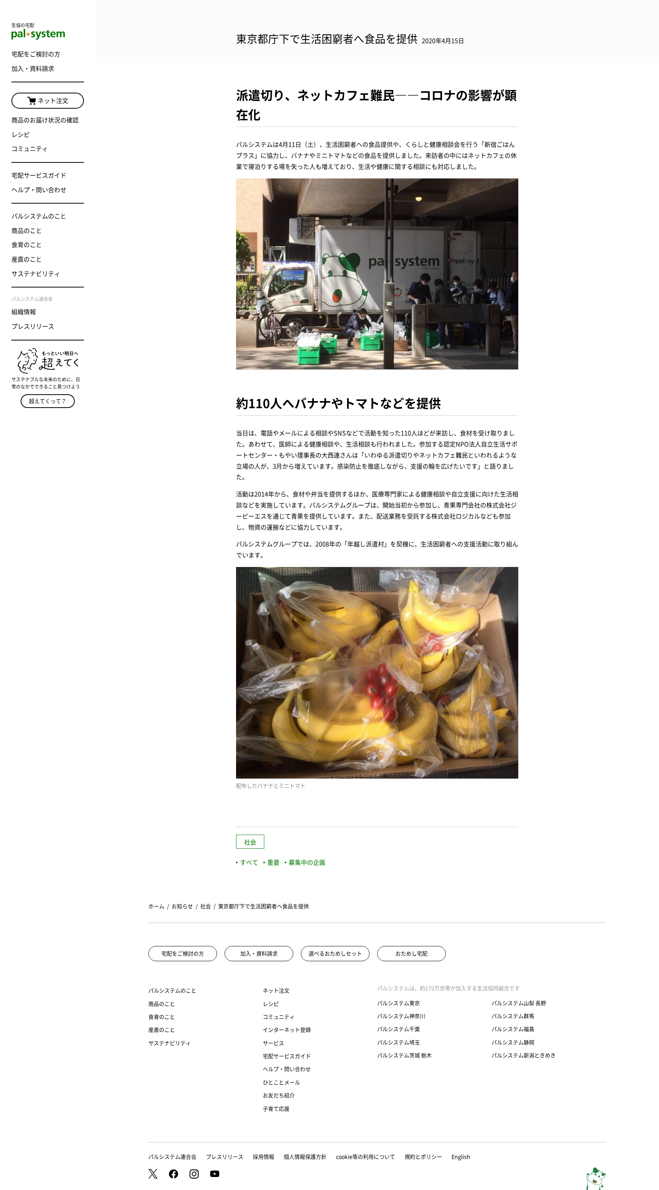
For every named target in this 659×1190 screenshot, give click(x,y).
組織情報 (23, 312)
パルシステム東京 (398, 1003)
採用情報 (263, 1156)
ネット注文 (53, 101)
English (461, 1156)
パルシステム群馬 (513, 1016)
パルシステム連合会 (172, 1156)
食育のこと (26, 245)
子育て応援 (276, 1108)
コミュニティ (29, 149)
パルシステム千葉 (398, 1029)
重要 (273, 862)
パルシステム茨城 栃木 (404, 1055)
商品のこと (26, 231)
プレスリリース (32, 326)
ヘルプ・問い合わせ (38, 190)
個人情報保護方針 (305, 1156)
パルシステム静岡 (513, 1042)
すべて (249, 862)
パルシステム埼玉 (398, 1042)
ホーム (156, 906)
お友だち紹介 (279, 1095)
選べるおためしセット (335, 953)
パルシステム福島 (513, 1029)
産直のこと (26, 259)
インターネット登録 (287, 1030)
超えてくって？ (47, 401)
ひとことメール (281, 1082)
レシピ (20, 135)
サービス (273, 1043)
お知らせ (182, 906)
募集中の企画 (307, 862)
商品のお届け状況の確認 (45, 120)
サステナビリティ (35, 274)
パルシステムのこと (38, 216)
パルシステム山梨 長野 (519, 1003)
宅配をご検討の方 (35, 54)
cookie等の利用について (365, 1156)
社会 (250, 842)
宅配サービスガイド (38, 175)
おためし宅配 (411, 953)
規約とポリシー (423, 1156)
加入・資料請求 (32, 69)
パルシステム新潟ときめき (524, 1055)
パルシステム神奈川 (401, 1016)
